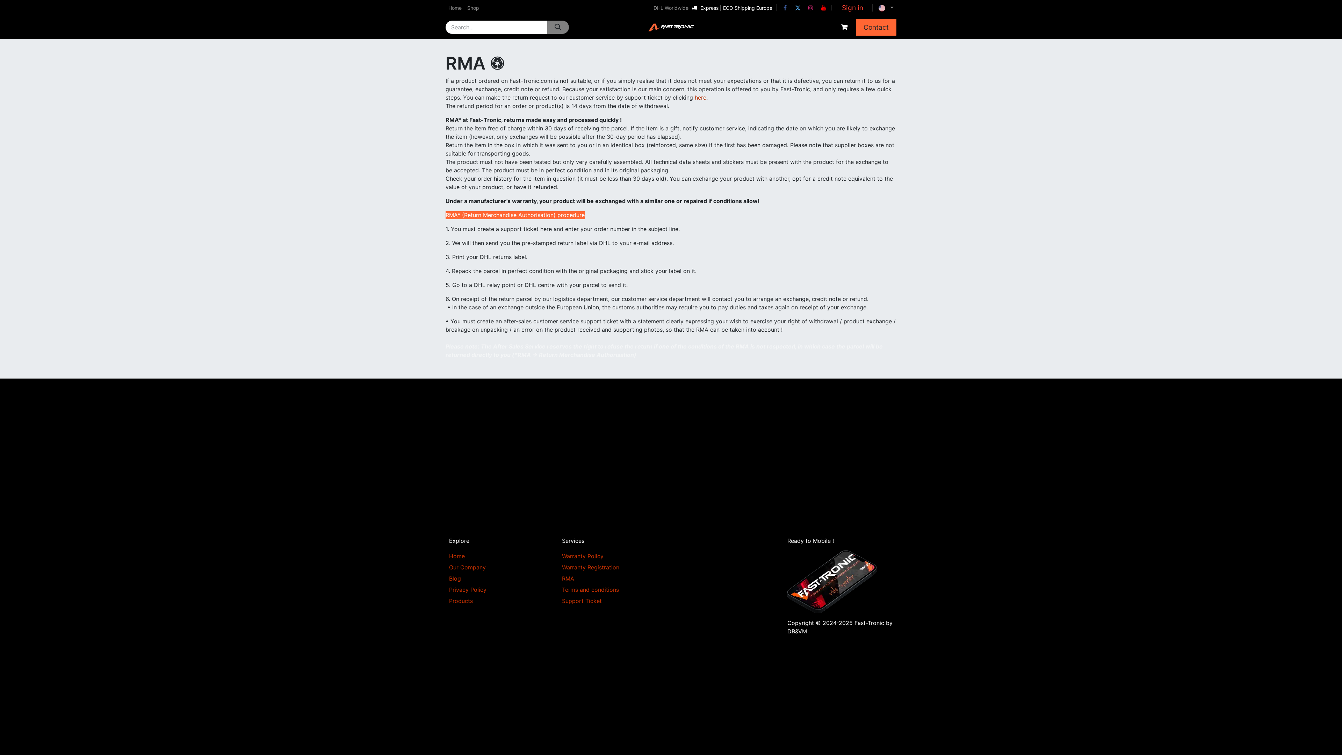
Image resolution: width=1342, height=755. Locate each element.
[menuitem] (455, 7)
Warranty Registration (590, 567)
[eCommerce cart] (844, 27)
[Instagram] (810, 7)
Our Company (467, 567)
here (700, 97)
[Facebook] (785, 7)
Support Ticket (582, 600)
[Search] (558, 27)
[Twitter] (797, 7)
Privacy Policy (467, 589)
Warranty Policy (583, 556)
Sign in (852, 7)
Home (457, 556)
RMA (568, 578)
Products (461, 600)
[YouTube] (823, 7)
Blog (455, 578)
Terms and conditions (590, 589)
